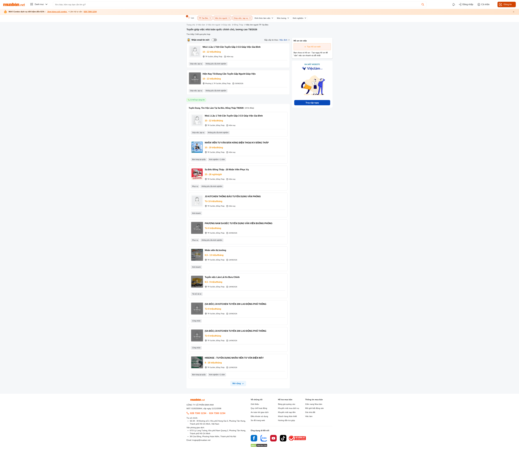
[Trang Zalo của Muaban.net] (263, 438)
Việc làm (308, 416)
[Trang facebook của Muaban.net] (254, 438)
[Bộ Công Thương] (297, 441)
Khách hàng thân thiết (287, 416)
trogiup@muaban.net (201, 440)
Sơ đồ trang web (258, 420)
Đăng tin (508, 4)
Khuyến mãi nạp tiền (287, 412)
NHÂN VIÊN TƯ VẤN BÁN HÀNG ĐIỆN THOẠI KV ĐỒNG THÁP (237, 143)
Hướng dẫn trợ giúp (286, 420)
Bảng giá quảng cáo (286, 404)
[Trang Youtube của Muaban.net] (273, 438)
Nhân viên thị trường (215, 250)
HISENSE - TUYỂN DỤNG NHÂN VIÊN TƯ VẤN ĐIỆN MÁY (234, 358)
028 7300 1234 (90, 12)
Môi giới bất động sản (314, 408)
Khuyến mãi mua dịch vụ (288, 408)
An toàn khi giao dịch (260, 412)
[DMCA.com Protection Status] (259, 446)
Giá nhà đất (310, 412)
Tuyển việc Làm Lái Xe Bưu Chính (222, 277)
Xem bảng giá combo (57, 12)
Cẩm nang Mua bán (313, 404)
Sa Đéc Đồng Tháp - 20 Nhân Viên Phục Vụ (227, 169)
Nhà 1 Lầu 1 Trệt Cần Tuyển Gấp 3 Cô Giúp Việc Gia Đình (232, 47)
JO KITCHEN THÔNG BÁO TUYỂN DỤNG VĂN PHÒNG (233, 196)
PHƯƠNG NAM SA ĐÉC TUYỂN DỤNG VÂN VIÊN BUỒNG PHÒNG (238, 223)
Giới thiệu (255, 404)
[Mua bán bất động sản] (14, 4)
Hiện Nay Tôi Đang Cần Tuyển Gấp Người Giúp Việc (229, 74)
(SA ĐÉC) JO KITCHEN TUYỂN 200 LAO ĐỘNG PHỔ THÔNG (235, 304)
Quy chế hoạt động (259, 408)
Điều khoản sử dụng (259, 416)
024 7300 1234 (217, 413)
